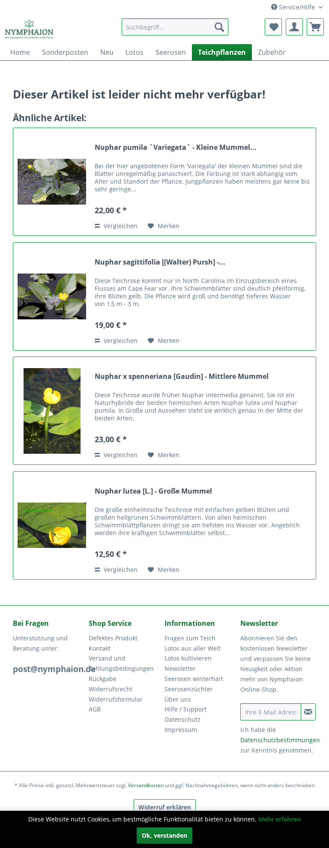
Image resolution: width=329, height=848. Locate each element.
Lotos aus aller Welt (192, 648)
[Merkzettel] (273, 27)
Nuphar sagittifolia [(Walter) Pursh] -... (160, 262)
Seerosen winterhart (193, 679)
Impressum (180, 730)
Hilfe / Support (185, 709)
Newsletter (180, 668)
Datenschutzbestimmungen (280, 740)
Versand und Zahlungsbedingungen (121, 663)
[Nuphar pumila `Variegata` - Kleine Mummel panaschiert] (52, 181)
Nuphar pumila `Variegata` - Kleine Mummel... (176, 147)
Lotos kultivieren (188, 658)
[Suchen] (219, 27)
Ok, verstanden (164, 835)
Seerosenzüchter (188, 689)
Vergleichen (120, 226)
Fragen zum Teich (189, 638)
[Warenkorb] (315, 27)
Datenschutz (182, 719)
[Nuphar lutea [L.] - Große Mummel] (52, 525)
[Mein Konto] (294, 27)
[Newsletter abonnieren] (308, 711)
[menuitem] (175, 27)
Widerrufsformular (116, 699)
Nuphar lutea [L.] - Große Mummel (153, 491)
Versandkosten (146, 785)
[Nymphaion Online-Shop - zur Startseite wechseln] (29, 29)
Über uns (177, 699)
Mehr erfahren (279, 819)
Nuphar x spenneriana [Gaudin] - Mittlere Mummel (182, 376)
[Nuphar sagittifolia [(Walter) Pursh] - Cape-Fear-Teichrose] (52, 296)
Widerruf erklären (164, 807)
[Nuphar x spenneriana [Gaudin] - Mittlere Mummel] (52, 410)
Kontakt (100, 648)
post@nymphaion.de (54, 669)
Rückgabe (103, 679)
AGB (95, 709)
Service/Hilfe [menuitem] (297, 7)
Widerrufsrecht (110, 689)
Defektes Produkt (113, 638)
